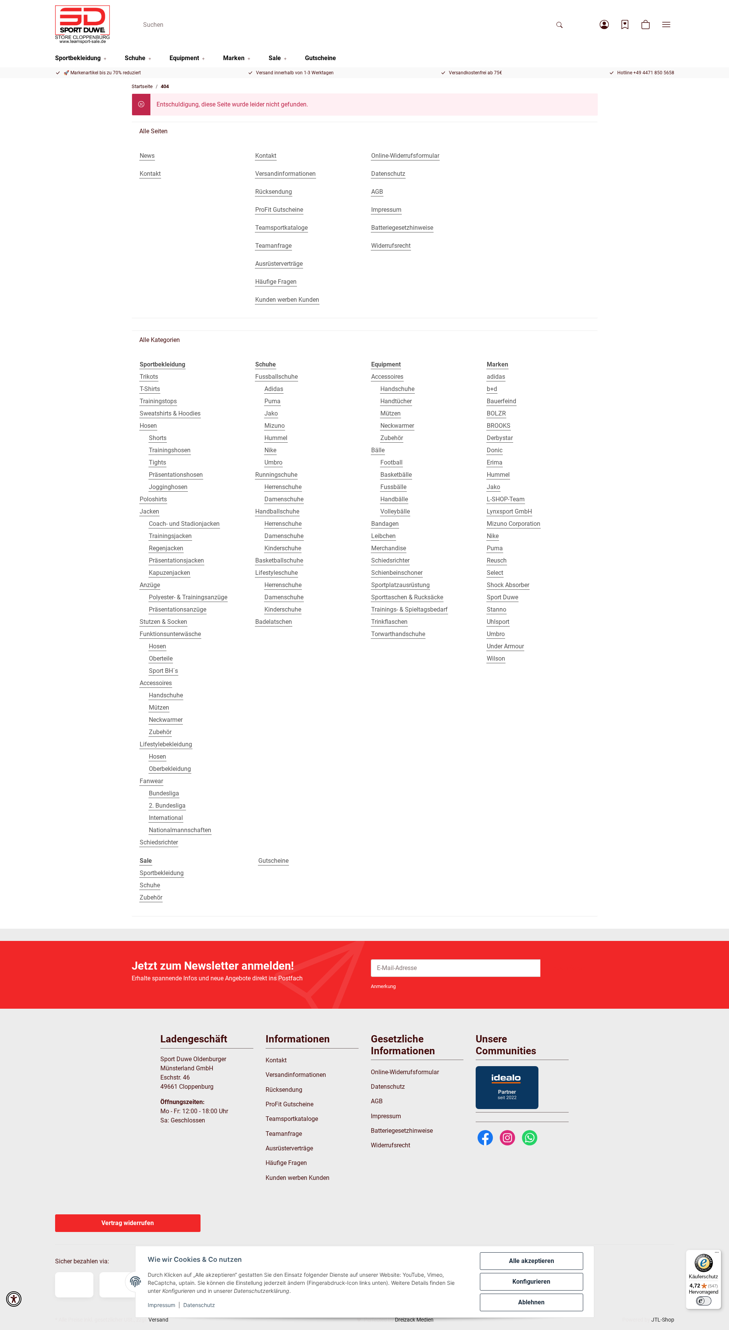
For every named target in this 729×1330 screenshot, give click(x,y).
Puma (272, 401)
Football (391, 462)
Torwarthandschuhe (398, 634)
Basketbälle (396, 474)
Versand (158, 1320)
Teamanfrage (284, 1133)
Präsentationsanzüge (177, 609)
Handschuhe (166, 695)
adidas (496, 376)
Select (495, 572)
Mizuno (274, 425)
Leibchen (383, 536)
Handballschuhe (277, 511)
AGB (377, 1101)
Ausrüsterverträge (289, 1148)
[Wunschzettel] (625, 24)
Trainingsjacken (170, 536)
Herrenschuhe (283, 487)
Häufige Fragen (286, 1162)
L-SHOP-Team (506, 499)
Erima (494, 462)
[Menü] (716, 1254)
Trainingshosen (170, 450)
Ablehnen (531, 1302)
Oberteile (161, 658)
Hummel (275, 438)
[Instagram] (507, 1137)
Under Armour (505, 646)
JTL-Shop (662, 1320)
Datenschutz (199, 1305)
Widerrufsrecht (390, 1145)
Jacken (149, 511)
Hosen (148, 425)
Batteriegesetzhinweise (402, 1130)
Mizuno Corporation (513, 523)
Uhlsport (498, 621)
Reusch (497, 560)
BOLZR (496, 413)
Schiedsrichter (159, 842)
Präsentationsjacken (176, 560)
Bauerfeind (501, 401)
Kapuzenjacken (169, 572)
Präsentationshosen (176, 474)
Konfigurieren (531, 1281)
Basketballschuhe (279, 560)
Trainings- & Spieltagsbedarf (409, 609)
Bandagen (385, 523)
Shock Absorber (508, 585)
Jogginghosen (168, 487)
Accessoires (156, 683)
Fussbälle (393, 487)
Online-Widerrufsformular (405, 1072)
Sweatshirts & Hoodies (170, 413)
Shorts (157, 438)
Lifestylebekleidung (166, 744)
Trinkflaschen (389, 621)
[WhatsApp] (529, 1137)
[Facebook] (485, 1137)
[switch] (703, 1300)
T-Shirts (150, 389)
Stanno (496, 609)
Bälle (378, 450)
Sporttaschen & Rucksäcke (407, 597)
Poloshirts (153, 499)
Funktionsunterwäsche (170, 634)
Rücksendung (284, 1089)
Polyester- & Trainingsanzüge (188, 597)
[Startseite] (82, 24)
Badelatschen (273, 621)
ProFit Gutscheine (289, 1104)
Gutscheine (273, 860)
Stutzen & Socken (163, 621)
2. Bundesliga (167, 805)
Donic (494, 450)
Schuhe (150, 885)
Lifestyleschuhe (276, 572)
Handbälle (394, 499)
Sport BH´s (163, 670)
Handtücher (396, 401)
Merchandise (388, 548)
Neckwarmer (166, 719)
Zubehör (160, 732)
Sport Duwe (502, 597)
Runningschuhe (276, 474)
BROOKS (498, 425)
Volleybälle (395, 511)
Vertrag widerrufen (127, 1223)
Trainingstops (158, 401)
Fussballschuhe (276, 376)
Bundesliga (164, 793)
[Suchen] (559, 24)
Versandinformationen (296, 1074)
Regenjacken (166, 548)
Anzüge (150, 585)
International (166, 817)
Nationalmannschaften (180, 830)
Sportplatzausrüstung (400, 585)
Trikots (149, 376)
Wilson (496, 658)
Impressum (161, 1305)
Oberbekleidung (170, 768)
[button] (604, 24)
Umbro (273, 462)
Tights (157, 462)
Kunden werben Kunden (297, 1177)
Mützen (159, 707)
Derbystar (500, 438)
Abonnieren (569, 968)
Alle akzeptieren (531, 1261)
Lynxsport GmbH (509, 511)
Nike (270, 450)
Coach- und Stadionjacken (184, 523)
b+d (492, 389)
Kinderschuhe (282, 548)
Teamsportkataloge (292, 1118)
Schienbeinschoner (396, 572)
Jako (271, 413)
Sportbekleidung (162, 873)
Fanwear (151, 781)
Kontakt (276, 1060)
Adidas (273, 389)
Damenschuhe (283, 499)
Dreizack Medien (414, 1320)
